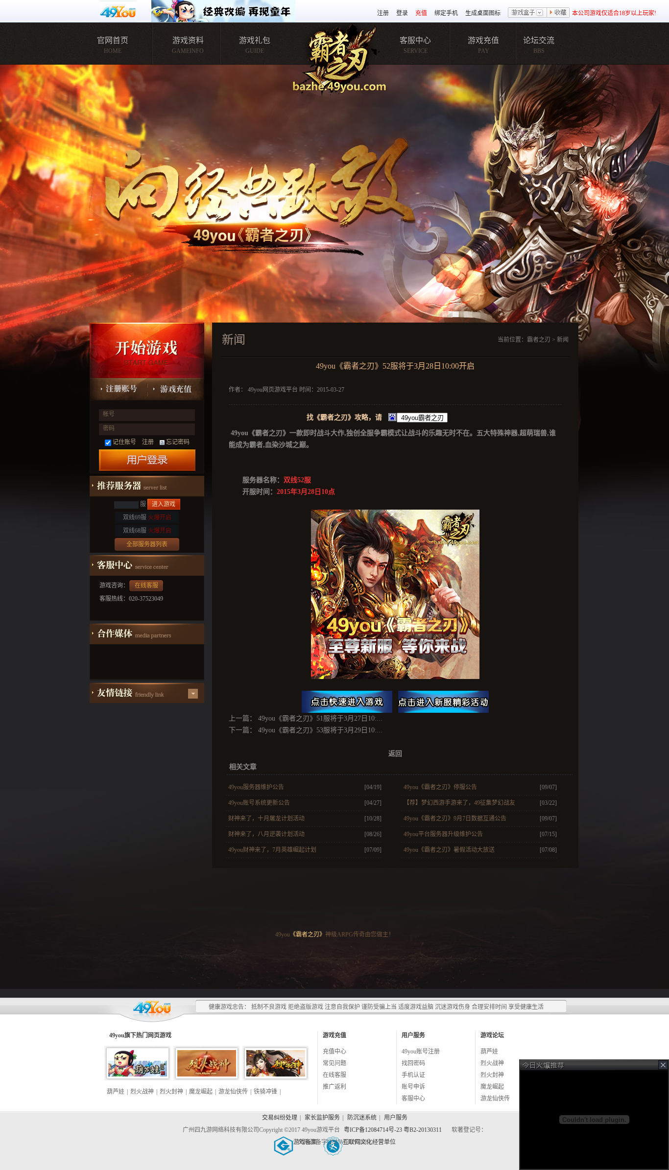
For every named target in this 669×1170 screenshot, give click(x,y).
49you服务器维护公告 (256, 787)
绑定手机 (446, 13)
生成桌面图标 (483, 13)
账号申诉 (413, 1086)
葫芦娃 (115, 1091)
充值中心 (334, 1051)
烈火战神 (142, 1091)
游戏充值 (483, 40)
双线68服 (147, 530)
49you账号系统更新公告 (259, 802)
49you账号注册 (421, 1051)
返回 (395, 753)
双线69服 (147, 517)
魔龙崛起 (201, 1091)
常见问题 (334, 1063)
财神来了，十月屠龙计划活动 (266, 818)
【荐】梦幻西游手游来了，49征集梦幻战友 (459, 802)
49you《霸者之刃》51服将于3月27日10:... (319, 718)
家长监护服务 (322, 1117)
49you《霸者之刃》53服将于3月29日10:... (319, 730)
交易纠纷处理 (279, 1117)
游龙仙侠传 (233, 1091)
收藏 (558, 13)
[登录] (147, 460)
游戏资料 (188, 40)
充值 (421, 13)
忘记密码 (178, 442)
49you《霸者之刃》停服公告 (440, 787)
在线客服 (146, 585)
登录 (402, 13)
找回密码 (413, 1063)
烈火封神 (171, 1091)
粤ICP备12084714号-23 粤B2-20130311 (393, 1129)
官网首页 (112, 40)
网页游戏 (159, 1035)
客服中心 (415, 40)
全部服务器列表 (146, 544)
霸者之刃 (538, 339)
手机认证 (413, 1075)
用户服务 (395, 1117)
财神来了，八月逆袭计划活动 (266, 834)
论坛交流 (538, 40)
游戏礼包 (254, 40)
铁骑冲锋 (265, 1091)
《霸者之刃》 (307, 934)
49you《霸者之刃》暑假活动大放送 (449, 849)
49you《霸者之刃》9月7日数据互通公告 (455, 818)
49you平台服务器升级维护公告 (443, 834)
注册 (383, 13)
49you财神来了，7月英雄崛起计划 (272, 849)
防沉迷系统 (362, 1117)
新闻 (563, 339)
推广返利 (334, 1086)
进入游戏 (163, 504)
